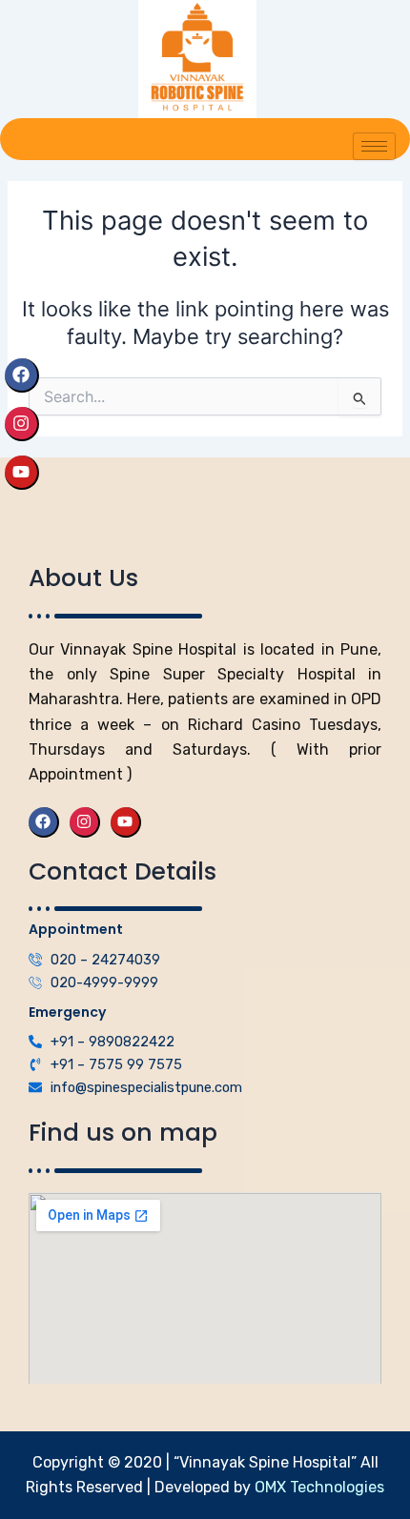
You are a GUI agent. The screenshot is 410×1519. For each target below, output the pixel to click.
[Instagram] (22, 424)
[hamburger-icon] (374, 146)
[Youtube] (22, 473)
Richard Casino (244, 725)
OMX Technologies (317, 1487)
